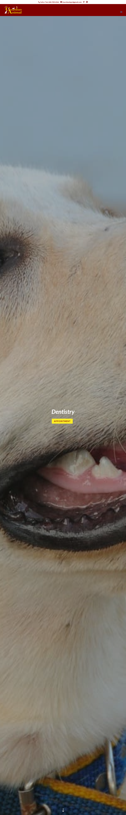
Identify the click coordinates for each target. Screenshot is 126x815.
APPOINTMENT (62, 421)
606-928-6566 (54, 2)
